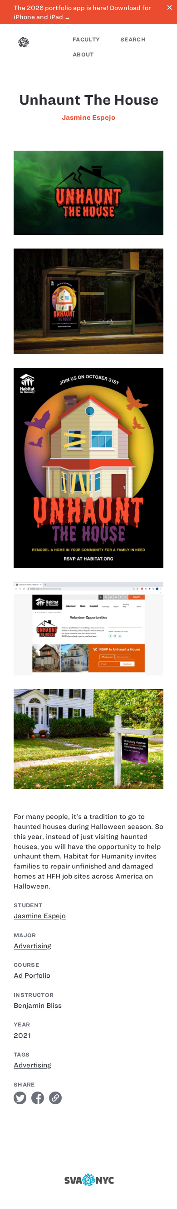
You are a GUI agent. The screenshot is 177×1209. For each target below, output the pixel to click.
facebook (37, 1098)
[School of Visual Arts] (88, 1179)
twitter (20, 1098)
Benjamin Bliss (38, 1005)
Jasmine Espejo (88, 117)
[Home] (23, 43)
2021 (22, 1035)
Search (133, 39)
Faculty (86, 39)
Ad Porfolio (32, 975)
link (55, 1098)
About (83, 54)
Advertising (32, 946)
